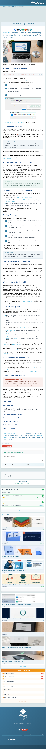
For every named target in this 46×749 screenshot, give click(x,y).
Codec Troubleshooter (28, 301)
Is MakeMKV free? (8, 405)
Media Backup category (36, 371)
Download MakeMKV (9, 433)
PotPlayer (15, 338)
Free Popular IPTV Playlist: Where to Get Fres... (12, 489)
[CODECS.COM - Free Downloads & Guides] (23, 714)
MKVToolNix (6, 354)
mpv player (9, 336)
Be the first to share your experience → (23, 483)
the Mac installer (10, 201)
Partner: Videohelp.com (34, 747)
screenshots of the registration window (13, 122)
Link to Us (25, 729)
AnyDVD (34, 367)
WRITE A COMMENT (7, 446)
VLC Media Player (10, 330)
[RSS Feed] (19, 730)
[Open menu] (3, 3)
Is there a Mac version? (9, 428)
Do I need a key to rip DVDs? (10, 421)
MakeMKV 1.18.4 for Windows (24, 197)
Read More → (41, 492)
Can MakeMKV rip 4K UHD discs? (11, 425)
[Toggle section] (21, 734)
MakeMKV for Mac (27, 200)
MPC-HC (8, 338)
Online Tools (13, 734)
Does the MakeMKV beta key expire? (13, 414)
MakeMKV (7, 33)
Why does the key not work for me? (12, 418)
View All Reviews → (23, 510)
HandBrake (17, 350)
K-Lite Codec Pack (16, 344)
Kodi (7, 334)
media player (23, 327)
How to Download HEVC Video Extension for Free (12, 495)
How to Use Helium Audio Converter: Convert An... (13, 502)
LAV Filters (6, 344)
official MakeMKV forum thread (33, 81)
